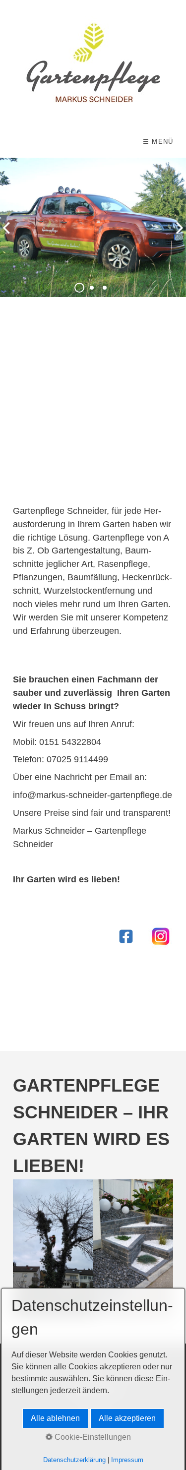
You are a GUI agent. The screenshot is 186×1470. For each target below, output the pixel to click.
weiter (176, 236)
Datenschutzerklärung (74, 1460)
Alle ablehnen (55, 1418)
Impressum (127, 1460)
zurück (9, 236)
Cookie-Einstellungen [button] (92, 1437)
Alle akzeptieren (127, 1418)
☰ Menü (158, 141)
